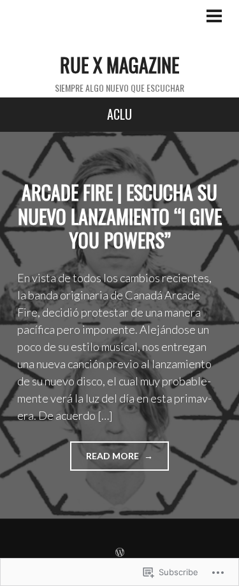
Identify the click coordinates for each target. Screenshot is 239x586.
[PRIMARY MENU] (214, 17)
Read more (105, 460)
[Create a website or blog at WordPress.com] (119, 552)
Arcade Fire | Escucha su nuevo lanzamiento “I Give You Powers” (120, 216)
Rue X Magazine (119, 64)
